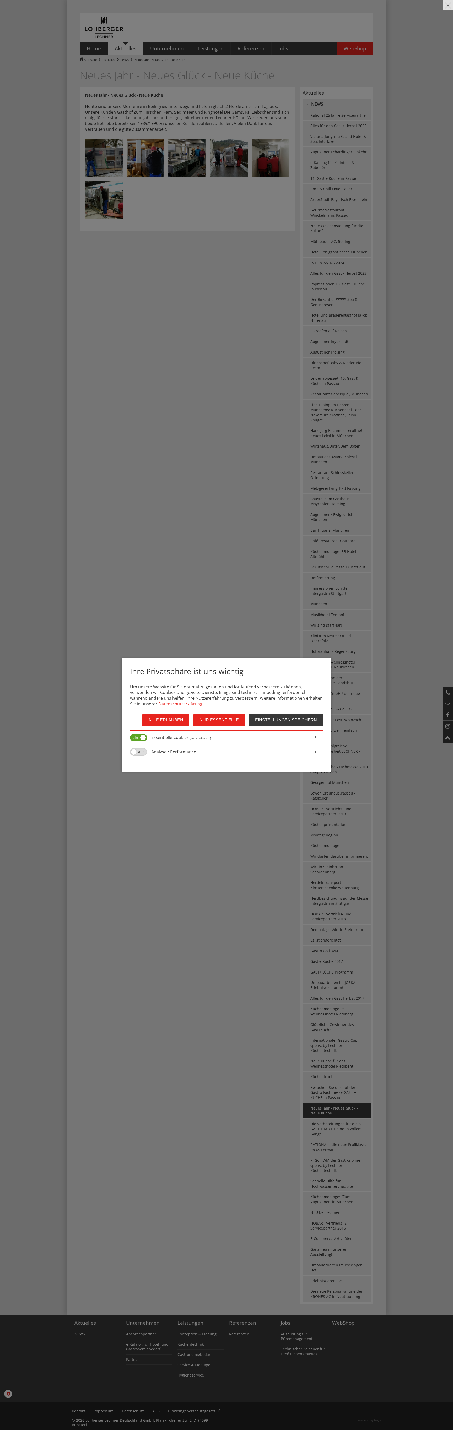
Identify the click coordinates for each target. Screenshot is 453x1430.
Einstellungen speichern (286, 720)
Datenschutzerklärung (180, 704)
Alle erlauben (165, 720)
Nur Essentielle (219, 720)
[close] (448, 5)
